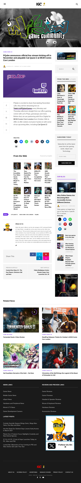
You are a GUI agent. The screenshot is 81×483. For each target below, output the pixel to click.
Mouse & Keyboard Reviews (51, 403)
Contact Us (69, 472)
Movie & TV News (9, 407)
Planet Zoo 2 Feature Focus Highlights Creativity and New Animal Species (20, 435)
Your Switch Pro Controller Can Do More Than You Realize (27, 176)
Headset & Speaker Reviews (51, 399)
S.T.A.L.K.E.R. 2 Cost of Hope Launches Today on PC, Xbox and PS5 (19, 440)
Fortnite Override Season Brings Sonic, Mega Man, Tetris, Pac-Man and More (20, 424)
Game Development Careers (12, 411)
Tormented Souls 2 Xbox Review (14, 337)
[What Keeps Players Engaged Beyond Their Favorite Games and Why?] (60, 258)
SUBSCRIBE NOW (66, 163)
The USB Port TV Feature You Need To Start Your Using (27, 201)
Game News (7, 391)
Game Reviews (7, 334)
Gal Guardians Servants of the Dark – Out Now (18, 373)
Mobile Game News (9, 395)
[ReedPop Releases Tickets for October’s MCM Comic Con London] (60, 320)
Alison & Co (9, 66)
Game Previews (47, 395)
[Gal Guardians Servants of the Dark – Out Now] (21, 355)
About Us (11, 472)
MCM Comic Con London (26, 214)
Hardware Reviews (48, 407)
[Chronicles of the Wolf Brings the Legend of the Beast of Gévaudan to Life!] (60, 355)
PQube (37, 214)
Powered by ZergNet (46, 156)
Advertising (33, 472)
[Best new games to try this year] (60, 237)
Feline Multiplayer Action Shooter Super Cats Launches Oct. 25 (41, 272)
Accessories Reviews (49, 411)
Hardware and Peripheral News (13, 403)
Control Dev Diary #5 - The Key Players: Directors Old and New (14, 272)
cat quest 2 (14, 214)
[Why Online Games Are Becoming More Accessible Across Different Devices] (66, 187)
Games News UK (7, 51)
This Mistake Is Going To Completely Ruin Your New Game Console (60, 120)
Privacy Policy (58, 472)
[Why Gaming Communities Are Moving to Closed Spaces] (60, 246)
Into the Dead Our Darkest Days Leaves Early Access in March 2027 (21, 429)
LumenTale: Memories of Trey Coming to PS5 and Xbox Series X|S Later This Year (19, 445)
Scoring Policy (22, 472)
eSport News (7, 399)
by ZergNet (72, 79)
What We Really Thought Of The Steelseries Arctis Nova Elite (48, 201)
